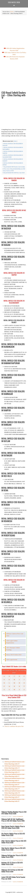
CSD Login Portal (11, 659)
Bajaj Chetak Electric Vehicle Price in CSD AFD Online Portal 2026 (13, 827)
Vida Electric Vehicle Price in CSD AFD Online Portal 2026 (13, 849)
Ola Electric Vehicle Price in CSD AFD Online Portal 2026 (13, 834)
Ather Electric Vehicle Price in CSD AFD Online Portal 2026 (13, 842)
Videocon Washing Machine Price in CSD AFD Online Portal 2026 (13, 813)
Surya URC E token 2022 (13, 655)
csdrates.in (19, 892)
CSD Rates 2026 (14, 2)
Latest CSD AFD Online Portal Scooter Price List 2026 (13, 878)
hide (15, 141)
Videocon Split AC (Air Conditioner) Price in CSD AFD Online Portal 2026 (13, 820)
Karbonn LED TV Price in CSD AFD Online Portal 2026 (12, 863)
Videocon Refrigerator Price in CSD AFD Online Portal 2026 (13, 856)
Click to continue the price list (13, 726)
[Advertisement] (14, 31)
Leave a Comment (18, 816)
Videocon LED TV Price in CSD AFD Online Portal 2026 (12, 870)
